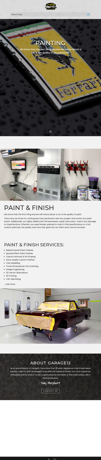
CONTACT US (50, 391)
